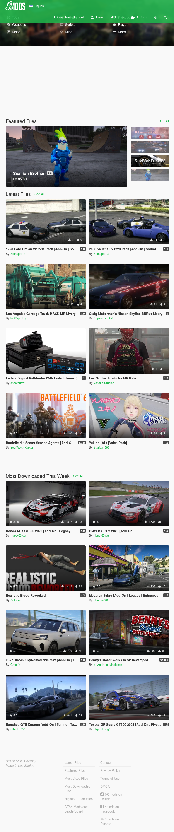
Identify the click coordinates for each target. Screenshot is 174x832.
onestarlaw (17, 383)
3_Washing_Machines (108, 664)
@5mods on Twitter (111, 796)
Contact (105, 762)
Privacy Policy (110, 770)
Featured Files (75, 770)
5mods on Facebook (109, 808)
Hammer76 (101, 600)
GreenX (15, 664)
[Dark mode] (155, 17)
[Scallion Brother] (150, 175)
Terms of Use (110, 778)
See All (164, 121)
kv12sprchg (18, 318)
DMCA (105, 786)
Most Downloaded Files (77, 788)
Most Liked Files (76, 778)
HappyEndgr (18, 535)
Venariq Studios (104, 383)
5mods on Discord (109, 821)
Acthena (15, 600)
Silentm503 (17, 729)
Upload (99, 17)
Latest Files (73, 762)
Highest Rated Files (79, 798)
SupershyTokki (103, 318)
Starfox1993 (101, 447)
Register (141, 17)
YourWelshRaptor (21, 447)
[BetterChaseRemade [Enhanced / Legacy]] (150, 147)
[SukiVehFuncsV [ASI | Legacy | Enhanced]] (150, 161)
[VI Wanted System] (150, 133)
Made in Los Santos (20, 765)
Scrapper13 (17, 253)
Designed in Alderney (21, 761)
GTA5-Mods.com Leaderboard (77, 808)
